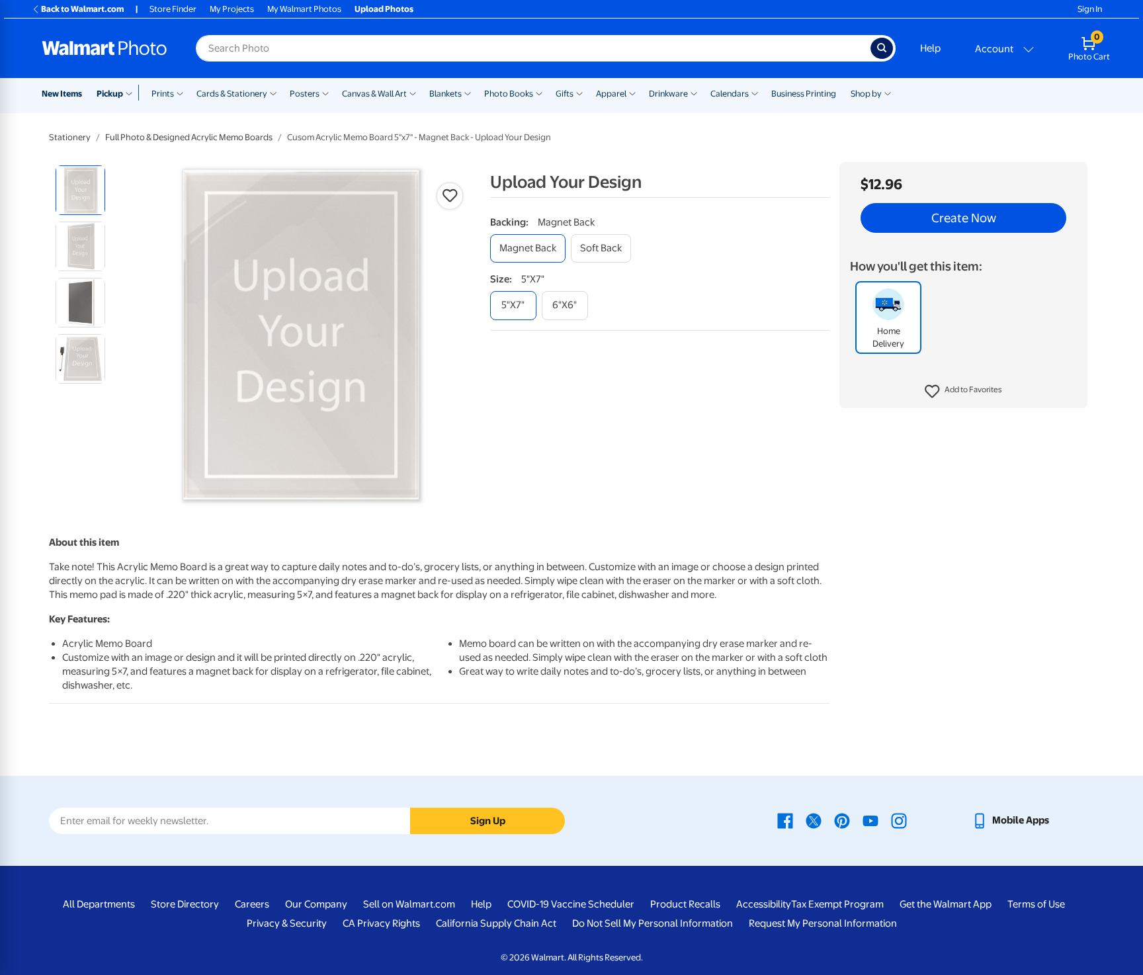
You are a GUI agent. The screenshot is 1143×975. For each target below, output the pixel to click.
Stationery (70, 137)
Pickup (110, 94)
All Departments (99, 904)
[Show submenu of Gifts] (579, 93)
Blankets (445, 94)
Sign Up (487, 821)
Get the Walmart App (946, 904)
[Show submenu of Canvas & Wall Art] (413, 93)
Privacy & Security (287, 923)
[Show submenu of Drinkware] (694, 93)
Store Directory (185, 904)
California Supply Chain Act (496, 923)
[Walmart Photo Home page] (104, 48)
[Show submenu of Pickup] (132, 93)
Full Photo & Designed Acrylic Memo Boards (189, 137)
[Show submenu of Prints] (180, 93)
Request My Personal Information (823, 923)
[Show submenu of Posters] (325, 93)
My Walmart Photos (304, 9)
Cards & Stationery (231, 94)
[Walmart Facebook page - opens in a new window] (785, 820)
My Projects (232, 9)
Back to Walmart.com (82, 9)
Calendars (729, 94)
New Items (62, 94)
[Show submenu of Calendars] (755, 93)
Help (930, 48)
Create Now (963, 218)
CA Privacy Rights (381, 923)
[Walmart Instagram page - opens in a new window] (899, 820)
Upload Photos (384, 9)
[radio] (80, 190)
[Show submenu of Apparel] (632, 93)
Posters (304, 94)
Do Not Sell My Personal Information (652, 923)
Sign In (1090, 9)
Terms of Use (1036, 904)
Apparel (611, 94)
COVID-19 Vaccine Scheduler (570, 904)
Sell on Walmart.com (409, 904)
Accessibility (763, 904)
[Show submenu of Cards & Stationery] (273, 93)
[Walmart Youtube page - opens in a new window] (870, 820)
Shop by (866, 94)
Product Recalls (685, 904)
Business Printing (803, 94)
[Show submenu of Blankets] (468, 93)
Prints (162, 94)
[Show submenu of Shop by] (888, 93)
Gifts (564, 94)
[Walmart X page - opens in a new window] (814, 820)
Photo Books (508, 94)
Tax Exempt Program (837, 904)
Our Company (316, 904)
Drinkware (668, 94)
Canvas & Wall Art (374, 94)
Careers (252, 904)
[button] (963, 391)
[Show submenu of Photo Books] (539, 93)
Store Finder (172, 9)
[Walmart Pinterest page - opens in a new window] (842, 820)
